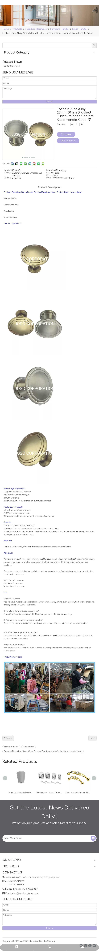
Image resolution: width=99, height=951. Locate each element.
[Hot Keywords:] (94, 45)
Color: (49, 175)
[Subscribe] (93, 838)
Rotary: (50, 173)
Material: (51, 170)
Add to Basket (68, 141)
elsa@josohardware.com (25, 893)
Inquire (67, 134)
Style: (7, 178)
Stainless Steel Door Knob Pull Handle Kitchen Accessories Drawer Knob (49, 792)
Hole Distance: (54, 178)
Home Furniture (11, 747)
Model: (8, 170)
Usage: (8, 173)
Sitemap (51, 941)
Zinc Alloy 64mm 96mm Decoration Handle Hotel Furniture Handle (78, 792)
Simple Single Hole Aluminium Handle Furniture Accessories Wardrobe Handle (21, 792)
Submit (49, 101)
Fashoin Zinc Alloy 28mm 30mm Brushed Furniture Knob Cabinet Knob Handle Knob (43, 751)
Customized (28, 747)
